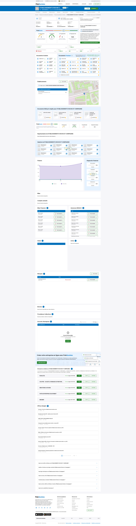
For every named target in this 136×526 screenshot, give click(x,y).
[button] (84, 94)
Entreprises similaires (91, 12)
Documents (93, 8)
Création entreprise (60, 500)
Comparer (93, 375)
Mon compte (90, 510)
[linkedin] (51, 145)
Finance (71, 12)
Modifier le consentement (96, 523)
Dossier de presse (90, 504)
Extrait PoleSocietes (60, 503)
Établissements (52, 12)
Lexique (73, 501)
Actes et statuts (59, 501)
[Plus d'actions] (100, 8)
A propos (88, 498)
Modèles (58, 12)
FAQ (99, 12)
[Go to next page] (76, 456)
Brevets (58, 504)
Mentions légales (68, 523)
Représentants (65, 12)
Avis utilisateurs (89, 506)
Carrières (88, 503)
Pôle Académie (74, 510)
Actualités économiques (76, 498)
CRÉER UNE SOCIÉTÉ (42, 362)
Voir (79, 375)
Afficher (68, 148)
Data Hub (73, 504)
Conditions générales (76, 523)
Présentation (38, 12)
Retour (68, 341)
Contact (88, 500)
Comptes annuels (60, 506)
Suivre (88, 8)
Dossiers (73, 500)
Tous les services (60, 498)
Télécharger (64, 81)
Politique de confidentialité (85, 523)
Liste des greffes (75, 508)
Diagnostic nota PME (60, 507)
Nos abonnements (90, 501)
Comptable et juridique (80, 12)
